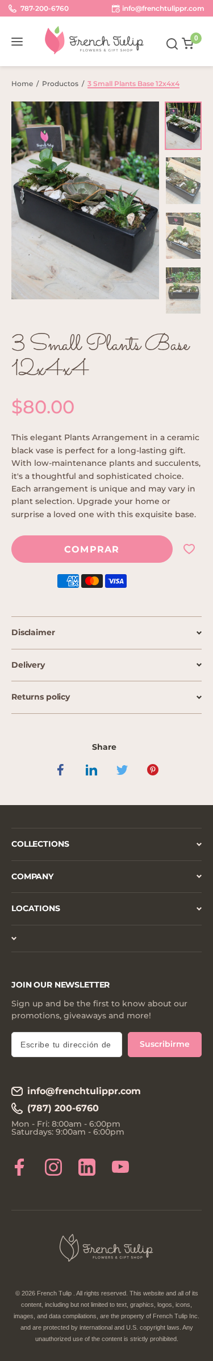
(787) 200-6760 (63, 1108)
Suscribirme (165, 1044)
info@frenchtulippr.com (84, 1091)
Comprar (92, 549)
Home (22, 83)
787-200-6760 (44, 8)
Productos (60, 83)
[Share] (60, 769)
